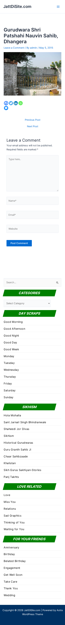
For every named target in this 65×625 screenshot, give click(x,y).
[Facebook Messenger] (6, 108)
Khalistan (10, 463)
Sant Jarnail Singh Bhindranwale (25, 422)
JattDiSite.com (17, 6)
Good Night (11, 335)
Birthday (9, 554)
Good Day (10, 342)
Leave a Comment (14, 47)
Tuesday (9, 363)
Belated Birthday (15, 561)
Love (7, 495)
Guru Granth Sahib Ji (17, 449)
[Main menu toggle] (58, 6)
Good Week (11, 349)
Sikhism (9, 435)
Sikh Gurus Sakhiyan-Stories (22, 470)
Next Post (32, 126)
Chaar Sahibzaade (16, 456)
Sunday (8, 397)
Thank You (11, 588)
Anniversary (11, 547)
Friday (8, 383)
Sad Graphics (12, 515)
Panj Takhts (11, 477)
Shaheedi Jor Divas (16, 429)
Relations (10, 508)
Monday (9, 356)
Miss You (10, 501)
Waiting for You (14, 529)
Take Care (10, 581)
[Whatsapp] (20, 103)
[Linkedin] (16, 103)
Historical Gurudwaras (18, 442)
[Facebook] (6, 103)
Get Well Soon (13, 574)
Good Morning (13, 321)
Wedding (9, 595)
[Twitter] (11, 103)
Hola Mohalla (12, 415)
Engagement (12, 568)
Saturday (10, 390)
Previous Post (32, 120)
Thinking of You (14, 522)
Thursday (10, 376)
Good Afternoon (14, 328)
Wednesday (11, 369)
